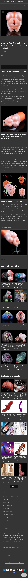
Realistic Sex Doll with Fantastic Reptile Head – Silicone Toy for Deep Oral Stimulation (20, 366)
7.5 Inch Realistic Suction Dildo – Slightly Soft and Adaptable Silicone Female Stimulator (20, 478)
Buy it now (14, 67)
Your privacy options (7, 511)
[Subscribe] (20, 555)
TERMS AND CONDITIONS (8, 514)
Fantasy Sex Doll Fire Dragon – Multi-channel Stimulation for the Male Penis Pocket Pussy (20, 325)
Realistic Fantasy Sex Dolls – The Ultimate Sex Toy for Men (7, 284)
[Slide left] (11, 38)
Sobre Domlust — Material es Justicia (11, 496)
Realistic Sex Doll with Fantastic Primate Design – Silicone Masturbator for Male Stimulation (20, 304)
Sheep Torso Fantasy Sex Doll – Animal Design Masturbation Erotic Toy (6, 325)
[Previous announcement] (2, 1)
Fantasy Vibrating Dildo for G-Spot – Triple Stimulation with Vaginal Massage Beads (7, 415)
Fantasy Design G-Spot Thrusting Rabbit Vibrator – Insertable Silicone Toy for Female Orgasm (20, 437)
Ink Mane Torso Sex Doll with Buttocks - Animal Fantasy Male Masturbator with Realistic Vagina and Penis (7, 346)
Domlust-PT (5, 520)
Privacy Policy (6, 502)
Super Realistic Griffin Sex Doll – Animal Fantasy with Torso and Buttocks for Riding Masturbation (7, 304)
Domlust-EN (5, 517)
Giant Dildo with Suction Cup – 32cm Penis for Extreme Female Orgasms (20, 457)
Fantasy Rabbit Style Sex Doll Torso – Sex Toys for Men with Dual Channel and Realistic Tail (20, 345)
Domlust (8, 575)
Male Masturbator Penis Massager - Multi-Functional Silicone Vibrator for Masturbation (7, 437)
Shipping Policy (6, 499)
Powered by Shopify (13, 575)
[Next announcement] (25, 1)
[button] (2, 5)
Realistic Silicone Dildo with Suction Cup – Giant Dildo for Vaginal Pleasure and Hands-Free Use (7, 479)
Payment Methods (7, 508)
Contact (4, 523)
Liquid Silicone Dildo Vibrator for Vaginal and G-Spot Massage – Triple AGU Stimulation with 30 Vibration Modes (20, 416)
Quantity (2, 55)
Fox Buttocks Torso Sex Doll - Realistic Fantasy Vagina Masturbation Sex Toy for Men (6, 394)
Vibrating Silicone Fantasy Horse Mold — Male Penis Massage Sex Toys (7, 366)
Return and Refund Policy (8, 505)
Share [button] (3, 259)
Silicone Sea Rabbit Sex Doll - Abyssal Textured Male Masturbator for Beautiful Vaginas (20, 284)
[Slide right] (16, 38)
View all (14, 486)
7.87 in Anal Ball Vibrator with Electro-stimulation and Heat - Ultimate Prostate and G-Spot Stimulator (6, 458)
